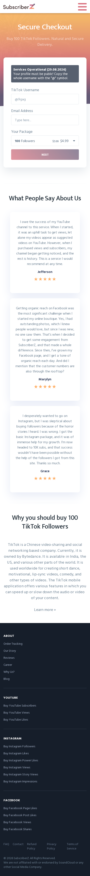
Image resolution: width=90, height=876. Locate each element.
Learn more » (45, 609)
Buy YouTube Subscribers (19, 705)
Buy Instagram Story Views (20, 774)
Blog (6, 678)
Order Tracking (12, 643)
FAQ (6, 844)
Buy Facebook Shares (17, 829)
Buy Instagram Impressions (20, 781)
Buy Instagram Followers (19, 746)
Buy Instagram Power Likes (20, 760)
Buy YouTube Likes (15, 719)
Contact (18, 844)
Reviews (8, 657)
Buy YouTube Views (16, 712)
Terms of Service (72, 846)
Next (45, 154)
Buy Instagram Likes (16, 753)
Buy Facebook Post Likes (19, 815)
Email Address (22, 110)
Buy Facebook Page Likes (20, 808)
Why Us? (9, 671)
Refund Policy (31, 846)
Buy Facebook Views (17, 822)
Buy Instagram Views (16, 767)
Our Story (9, 650)
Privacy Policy (51, 846)
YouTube (10, 697)
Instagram (12, 738)
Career (7, 664)
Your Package (22, 131)
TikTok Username (25, 90)
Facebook (11, 800)
